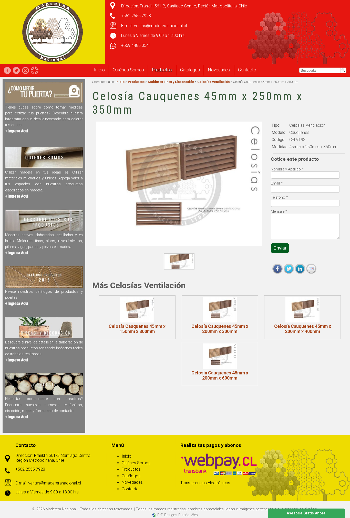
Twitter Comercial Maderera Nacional (16, 70)
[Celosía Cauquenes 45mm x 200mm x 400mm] (302, 309)
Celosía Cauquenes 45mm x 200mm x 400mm (302, 329)
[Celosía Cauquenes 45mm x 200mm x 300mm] (219, 309)
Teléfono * (279, 197)
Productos (162, 69)
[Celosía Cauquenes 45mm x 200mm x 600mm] (219, 356)
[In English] (34, 70)
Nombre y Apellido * (287, 169)
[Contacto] (44, 393)
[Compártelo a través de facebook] (277, 269)
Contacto (247, 69)
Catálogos (190, 69)
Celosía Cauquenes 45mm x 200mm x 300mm (219, 329)
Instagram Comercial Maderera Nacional (25, 70)
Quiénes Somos (128, 69)
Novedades (219, 69)
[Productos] (44, 229)
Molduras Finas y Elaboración (171, 82)
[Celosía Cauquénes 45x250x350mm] (179, 261)
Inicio (99, 69)
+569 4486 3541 (136, 45)
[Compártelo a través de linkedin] (300, 269)
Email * (277, 183)
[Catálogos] (44, 286)
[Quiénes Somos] (44, 167)
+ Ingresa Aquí (16, 130)
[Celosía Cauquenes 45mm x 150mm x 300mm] (137, 309)
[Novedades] (44, 336)
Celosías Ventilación (213, 82)
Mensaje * (279, 211)
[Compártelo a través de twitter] (289, 269)
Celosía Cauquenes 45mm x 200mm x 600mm (219, 375)
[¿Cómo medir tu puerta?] (44, 102)
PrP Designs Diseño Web (177, 515)
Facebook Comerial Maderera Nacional (7, 70)
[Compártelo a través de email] (311, 269)
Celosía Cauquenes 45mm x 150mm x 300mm (137, 329)
